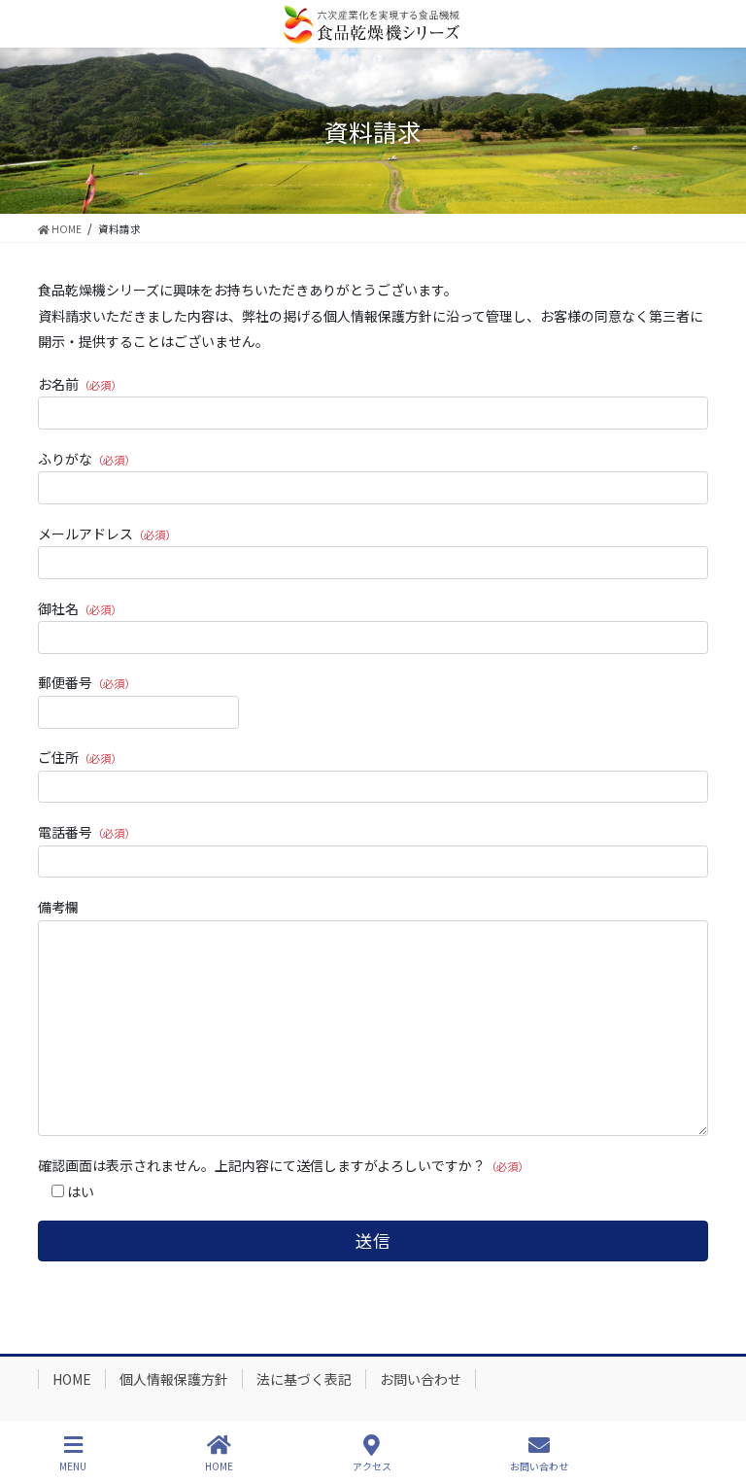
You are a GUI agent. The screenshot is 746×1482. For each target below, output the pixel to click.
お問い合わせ (420, 1379)
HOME (71, 1379)
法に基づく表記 (304, 1379)
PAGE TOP (714, 1393)
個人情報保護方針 (173, 1379)
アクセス (372, 1465)
